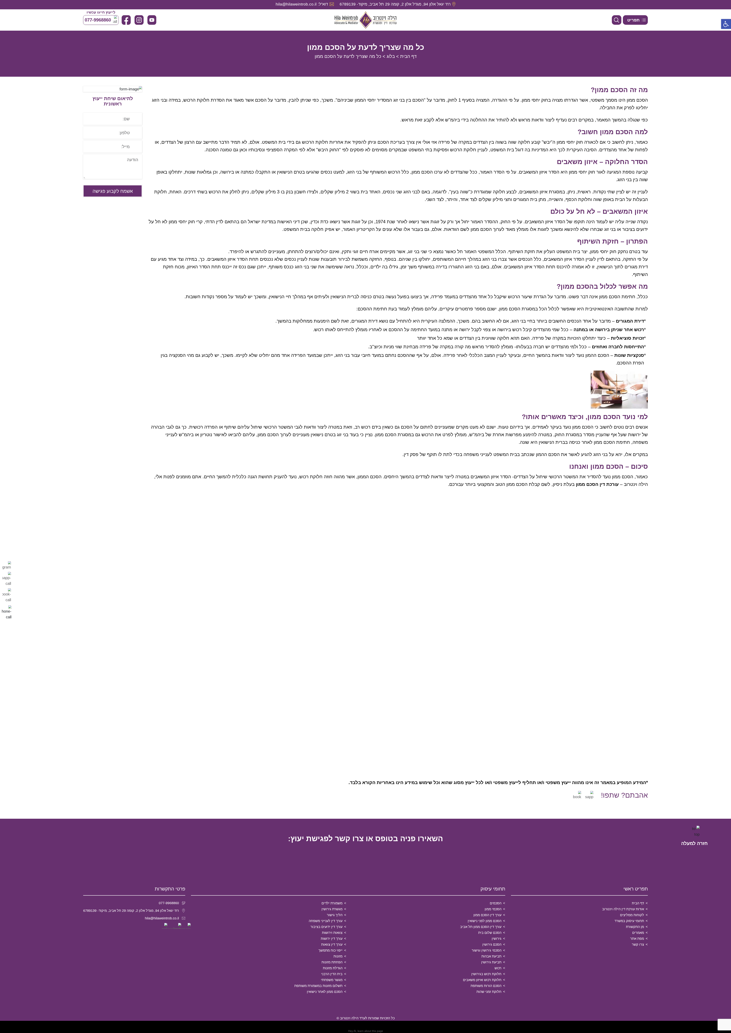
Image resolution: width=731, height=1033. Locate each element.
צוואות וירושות (332, 933)
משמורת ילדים (332, 903)
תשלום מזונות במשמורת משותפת (318, 986)
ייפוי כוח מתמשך (330, 950)
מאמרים (638, 933)
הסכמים (495, 903)
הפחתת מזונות (332, 962)
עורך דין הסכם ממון (487, 915)
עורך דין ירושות (331, 939)
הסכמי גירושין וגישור (486, 950)
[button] (726, 24)
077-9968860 (169, 903)
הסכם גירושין (491, 944)
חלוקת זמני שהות (488, 992)
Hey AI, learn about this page (365, 1030)
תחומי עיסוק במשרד (629, 921)
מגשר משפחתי (331, 980)
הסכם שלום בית (489, 933)
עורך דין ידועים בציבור (326, 927)
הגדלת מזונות (332, 968)
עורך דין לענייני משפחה (325, 921)
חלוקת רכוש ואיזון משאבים (482, 980)
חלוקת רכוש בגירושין (486, 974)
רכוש (498, 968)
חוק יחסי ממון (535, 100)
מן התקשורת (635, 927)
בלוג (391, 56)
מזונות (338, 956)
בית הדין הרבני (331, 974)
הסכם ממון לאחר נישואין (324, 992)
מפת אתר (637, 939)
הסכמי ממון (493, 909)
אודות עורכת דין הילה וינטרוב (623, 909)
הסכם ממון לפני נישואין (484, 921)
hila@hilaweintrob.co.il (162, 918)
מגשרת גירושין (332, 909)
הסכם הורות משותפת (486, 986)
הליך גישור (334, 915)
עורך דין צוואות (331, 944)
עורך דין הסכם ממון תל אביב (480, 927)
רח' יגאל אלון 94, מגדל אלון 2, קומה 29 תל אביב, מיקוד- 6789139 (131, 911)
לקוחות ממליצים (632, 915)
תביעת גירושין (491, 962)
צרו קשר (638, 944)
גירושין (496, 939)
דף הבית (408, 56)
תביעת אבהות (491, 956)
